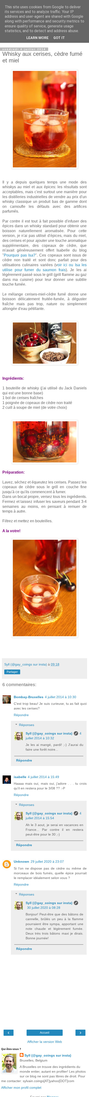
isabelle (20, 777)
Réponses (26, 725)
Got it (59, 38)
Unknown (21, 861)
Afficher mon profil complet (21, 1087)
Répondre (21, 715)
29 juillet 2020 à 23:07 (47, 861)
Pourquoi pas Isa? (19, 255)
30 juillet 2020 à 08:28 (43, 908)
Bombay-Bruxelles (28, 697)
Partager (12, 672)
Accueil (44, 1032)
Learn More (37, 38)
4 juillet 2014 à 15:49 (43, 777)
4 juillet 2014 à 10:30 (60, 697)
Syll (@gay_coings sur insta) (49, 733)
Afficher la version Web (44, 1042)
